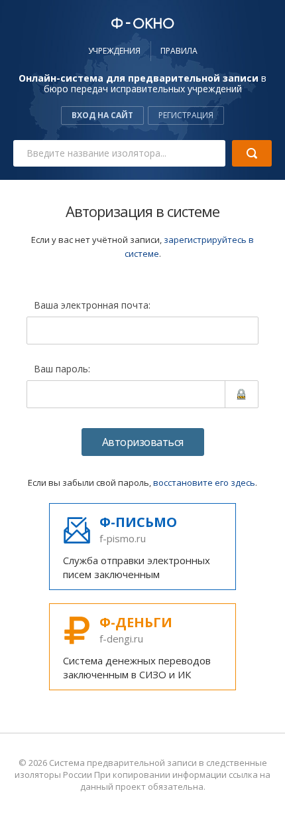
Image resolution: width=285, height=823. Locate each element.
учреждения (114, 50)
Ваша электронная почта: (92, 306)
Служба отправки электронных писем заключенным (136, 547)
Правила (179, 50)
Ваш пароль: (62, 369)
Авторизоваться (143, 442)
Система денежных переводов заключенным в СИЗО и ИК (137, 647)
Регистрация (185, 115)
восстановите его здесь (204, 482)
